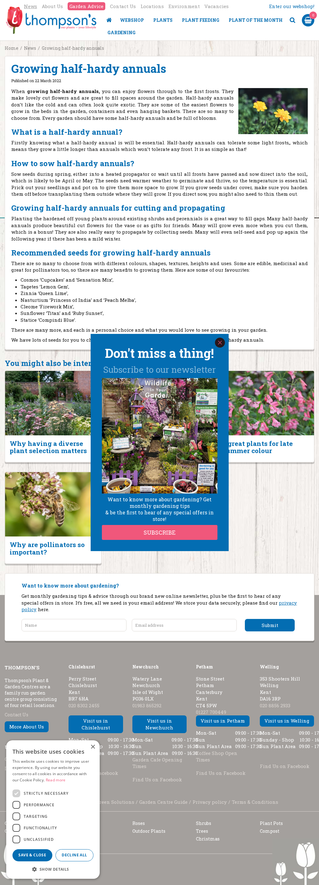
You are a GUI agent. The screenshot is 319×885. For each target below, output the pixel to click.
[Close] (220, 343)
